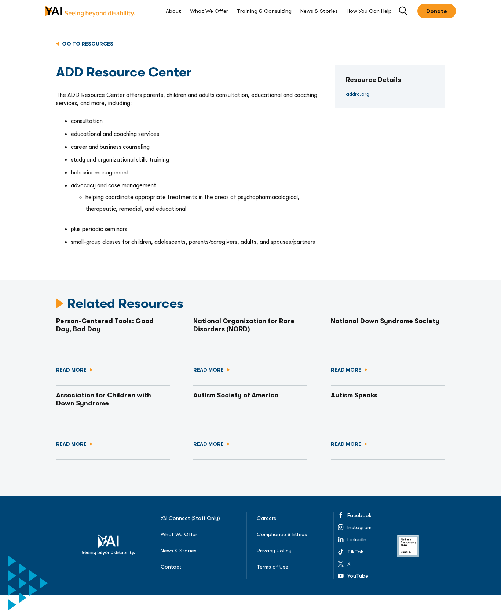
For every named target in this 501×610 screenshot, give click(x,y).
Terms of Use (272, 567)
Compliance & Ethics (282, 534)
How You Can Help (369, 11)
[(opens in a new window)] (408, 546)
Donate (436, 11)
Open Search (403, 11)
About (173, 11)
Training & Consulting (264, 11)
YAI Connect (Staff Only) (190, 518)
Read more (72, 370)
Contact (171, 567)
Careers (266, 518)
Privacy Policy (274, 550)
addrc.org (383, 94)
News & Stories (319, 11)
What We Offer (209, 11)
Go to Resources (87, 44)
